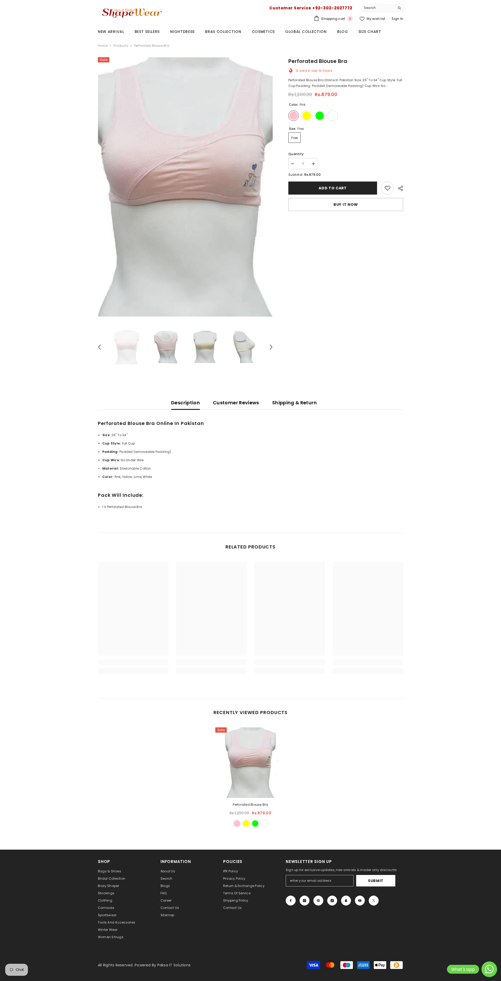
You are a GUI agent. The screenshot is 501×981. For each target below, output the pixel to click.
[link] (387, 188)
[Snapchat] (346, 901)
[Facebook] (291, 901)
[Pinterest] (318, 901)
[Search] (382, 8)
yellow (246, 823)
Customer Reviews (236, 402)
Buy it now (345, 204)
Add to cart (333, 188)
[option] (185, 187)
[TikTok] (332, 901)
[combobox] (378, 8)
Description (185, 402)
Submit (376, 880)
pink (237, 823)
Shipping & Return (294, 402)
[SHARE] (398, 188)
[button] (99, 347)
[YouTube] (360, 901)
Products (121, 45)
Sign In (397, 18)
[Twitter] (374, 901)
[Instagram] (304, 901)
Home (103, 45)
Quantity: (296, 154)
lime (255, 823)
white (264, 823)
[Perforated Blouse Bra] (250, 762)
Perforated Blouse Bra (250, 804)
